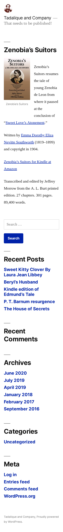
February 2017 (19, 401)
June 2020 (15, 373)
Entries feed (17, 481)
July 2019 (14, 380)
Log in (10, 474)
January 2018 (18, 394)
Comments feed (21, 488)
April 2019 (15, 387)
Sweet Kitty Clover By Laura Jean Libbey (27, 272)
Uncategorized (19, 441)
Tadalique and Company (27, 17)
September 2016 (21, 408)
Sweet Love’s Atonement (25, 122)
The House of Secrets (27, 308)
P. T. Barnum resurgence (29, 301)
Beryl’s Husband (21, 282)
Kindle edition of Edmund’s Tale (21, 292)
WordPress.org (19, 496)
